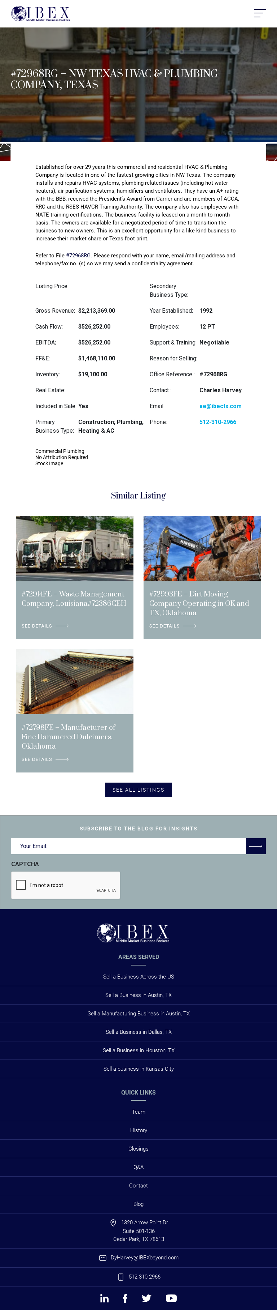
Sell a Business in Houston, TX (139, 1050)
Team (138, 1112)
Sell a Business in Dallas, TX (139, 1032)
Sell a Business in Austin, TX (138, 995)
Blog (138, 1204)
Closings (138, 1149)
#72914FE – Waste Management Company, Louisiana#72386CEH (74, 599)
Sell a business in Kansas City (139, 1069)
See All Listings (138, 790)
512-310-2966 (217, 422)
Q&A (138, 1167)
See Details (37, 626)
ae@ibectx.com (220, 406)
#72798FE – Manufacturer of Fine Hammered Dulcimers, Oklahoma (68, 737)
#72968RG (78, 255)
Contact (138, 1185)
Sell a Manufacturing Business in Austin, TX (139, 1013)
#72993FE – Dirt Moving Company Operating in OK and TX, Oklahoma (199, 604)
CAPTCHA (25, 864)
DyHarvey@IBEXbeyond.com (145, 1257)
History (138, 1130)
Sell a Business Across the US (138, 976)
